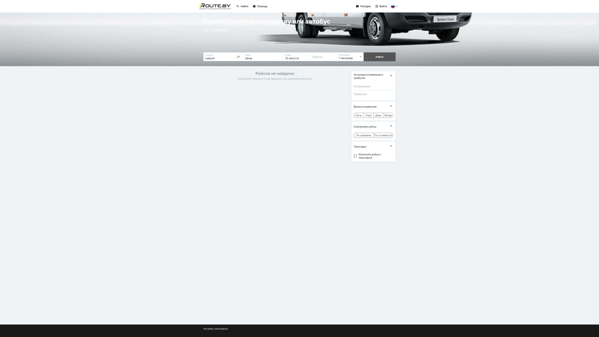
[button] (373, 76)
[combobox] (222, 56)
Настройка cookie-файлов (215, 329)
